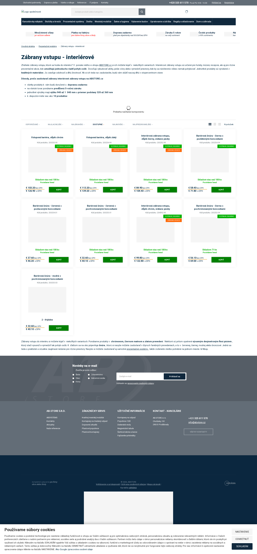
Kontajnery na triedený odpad (94, 421)
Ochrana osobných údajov (133, 484)
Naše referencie (53, 428)
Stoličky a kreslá (53, 21)
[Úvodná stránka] (31, 11)
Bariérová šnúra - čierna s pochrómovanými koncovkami (209, 207)
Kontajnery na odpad (126, 417)
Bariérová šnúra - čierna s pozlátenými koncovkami (209, 137)
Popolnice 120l (123, 421)
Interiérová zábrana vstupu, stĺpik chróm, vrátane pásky (155, 207)
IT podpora (94, 3)
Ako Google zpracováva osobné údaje (74, 549)
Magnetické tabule (125, 428)
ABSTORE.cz (105, 65)
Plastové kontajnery (90, 432)
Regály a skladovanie (183, 21)
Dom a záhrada (203, 21)
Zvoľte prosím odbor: (86, 370)
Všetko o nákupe (67, 3)
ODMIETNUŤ (242, 539)
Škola (78, 375)
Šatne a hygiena (121, 21)
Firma (78, 382)
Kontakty (104, 3)
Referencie (81, 3)
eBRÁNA (133, 488)
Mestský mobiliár (103, 21)
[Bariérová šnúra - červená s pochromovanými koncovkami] (101, 229)
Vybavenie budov (139, 21)
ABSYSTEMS (52, 417)
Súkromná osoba (98, 378)
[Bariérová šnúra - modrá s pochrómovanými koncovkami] (47, 299)
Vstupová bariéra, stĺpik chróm (47, 137)
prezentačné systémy (137, 349)
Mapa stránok (153, 484)
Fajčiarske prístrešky (126, 435)
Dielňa (89, 21)
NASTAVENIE (242, 531)
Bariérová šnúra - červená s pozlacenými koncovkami (47, 207)
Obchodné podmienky (32, 3)
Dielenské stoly (124, 425)
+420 (198, 418)
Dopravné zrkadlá (89, 425)
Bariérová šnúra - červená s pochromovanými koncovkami (101, 207)
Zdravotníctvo (97, 375)
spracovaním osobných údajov (140, 383)
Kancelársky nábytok (32, 21)
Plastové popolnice (90, 428)
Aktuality (50, 425)
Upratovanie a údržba (160, 21)
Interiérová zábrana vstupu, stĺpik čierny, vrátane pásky (155, 137)
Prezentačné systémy (73, 21)
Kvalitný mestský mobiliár (93, 417)
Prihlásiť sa (174, 376)
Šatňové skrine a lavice (127, 432)
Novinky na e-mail (84, 365)
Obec (78, 378)
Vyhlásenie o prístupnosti (108, 484)
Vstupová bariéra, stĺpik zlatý (101, 137)
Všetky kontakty (198, 432)
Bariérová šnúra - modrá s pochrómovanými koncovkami (47, 277)
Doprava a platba (51, 3)
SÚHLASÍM (242, 546)
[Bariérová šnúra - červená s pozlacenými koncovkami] (47, 229)
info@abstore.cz (197, 422)
